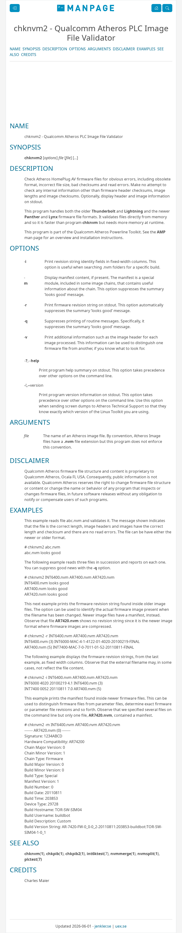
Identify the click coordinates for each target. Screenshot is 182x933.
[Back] (15, 8)
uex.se (121, 926)
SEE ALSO (24, 842)
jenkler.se (103, 926)
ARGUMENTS (99, 48)
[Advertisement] (91, 108)
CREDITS (28, 54)
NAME (15, 48)
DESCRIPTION (54, 48)
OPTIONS (77, 48)
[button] (156, 8)
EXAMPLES (146, 48)
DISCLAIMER (124, 48)
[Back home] (85, 8)
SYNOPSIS (32, 48)
